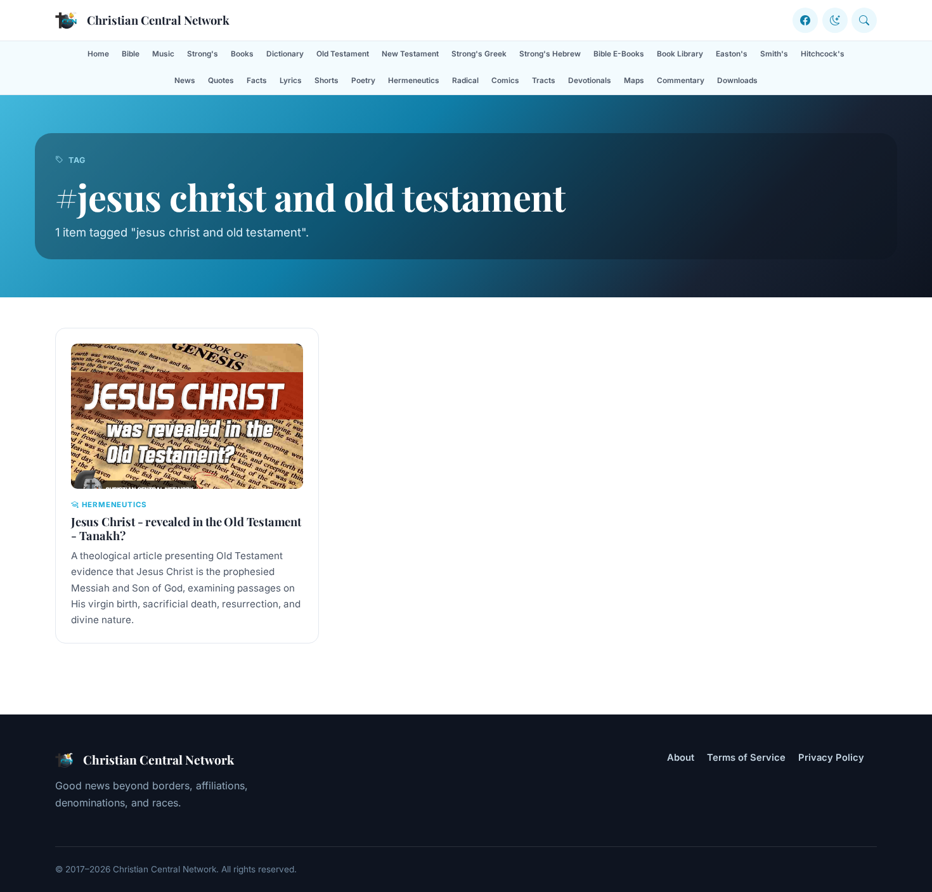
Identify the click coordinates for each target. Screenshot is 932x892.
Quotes (221, 80)
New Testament (410, 53)
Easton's (732, 53)
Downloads (737, 80)
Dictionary (285, 53)
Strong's (202, 53)
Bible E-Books (618, 53)
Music (163, 53)
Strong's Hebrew (550, 53)
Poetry (363, 80)
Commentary (680, 80)
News (184, 80)
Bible (130, 53)
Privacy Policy (831, 757)
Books (242, 53)
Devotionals (589, 80)
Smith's (774, 53)
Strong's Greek (479, 53)
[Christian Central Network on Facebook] (805, 20)
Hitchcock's (823, 53)
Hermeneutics (413, 80)
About (680, 757)
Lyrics (291, 80)
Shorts (326, 80)
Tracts (543, 80)
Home (98, 53)
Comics (505, 80)
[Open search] (864, 20)
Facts (257, 80)
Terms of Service (746, 757)
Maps (634, 80)
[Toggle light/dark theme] (835, 20)
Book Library (680, 53)
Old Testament (342, 53)
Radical (465, 80)
